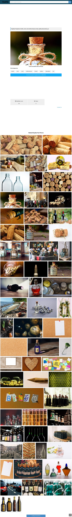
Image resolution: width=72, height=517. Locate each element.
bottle (12, 71)
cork (18, 71)
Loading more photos (36, 515)
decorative (48, 71)
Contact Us (59, 107)
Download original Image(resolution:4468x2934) (36, 74)
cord (22, 71)
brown (36, 71)
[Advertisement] (36, 16)
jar (53, 71)
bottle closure (29, 71)
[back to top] (70, 515)
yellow (41, 71)
